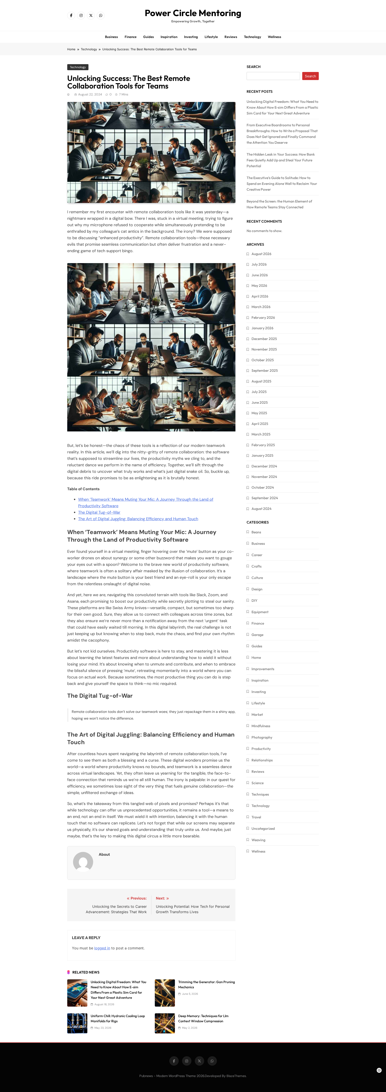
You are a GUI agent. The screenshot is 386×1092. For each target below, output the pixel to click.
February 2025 (263, 445)
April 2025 (260, 423)
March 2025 (261, 434)
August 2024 (261, 508)
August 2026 (261, 253)
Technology (252, 37)
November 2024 (264, 476)
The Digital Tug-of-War (99, 512)
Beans (256, 532)
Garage (257, 634)
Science (258, 783)
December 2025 (264, 338)
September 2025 (265, 370)
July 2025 (259, 391)
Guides (148, 37)
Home (256, 657)
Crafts (257, 566)
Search (254, 66)
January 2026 (262, 328)
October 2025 (263, 360)
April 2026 (260, 296)
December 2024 (264, 466)
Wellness (274, 37)
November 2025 (264, 349)
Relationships (262, 760)
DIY (255, 600)
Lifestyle (211, 37)
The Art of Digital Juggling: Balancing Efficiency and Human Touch (138, 519)
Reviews (230, 37)
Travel (256, 817)
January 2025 (262, 455)
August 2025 (261, 381)
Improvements (263, 669)
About (104, 854)
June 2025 (260, 402)
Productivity (261, 748)
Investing (191, 37)
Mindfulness (261, 726)
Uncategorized (263, 828)
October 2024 (263, 487)
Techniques (260, 794)
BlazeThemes (236, 1076)
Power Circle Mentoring (193, 12)
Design (257, 589)
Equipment (260, 612)
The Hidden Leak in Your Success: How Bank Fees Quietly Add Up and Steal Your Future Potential (281, 160)
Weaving (258, 840)
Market (257, 714)
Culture (257, 577)
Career (257, 555)
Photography (262, 737)
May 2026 (259, 285)
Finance (130, 37)
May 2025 (259, 413)
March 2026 (261, 306)
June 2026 (260, 275)
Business (111, 37)
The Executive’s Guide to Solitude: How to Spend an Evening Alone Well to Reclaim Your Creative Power (282, 183)
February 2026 (263, 317)
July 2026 (259, 264)
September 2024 (265, 498)
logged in (102, 948)
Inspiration (169, 37)
